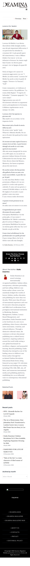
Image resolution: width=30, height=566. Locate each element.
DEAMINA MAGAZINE (15, 516)
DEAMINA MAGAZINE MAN (15, 520)
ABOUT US (15, 528)
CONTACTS (15, 532)
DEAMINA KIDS (15, 512)
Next (24, 18)
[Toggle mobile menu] (27, 9)
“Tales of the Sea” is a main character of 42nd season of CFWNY (13, 460)
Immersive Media (19, 553)
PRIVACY (15, 536)
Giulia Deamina (8, 245)
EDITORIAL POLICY (15, 540)
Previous (18, 18)
